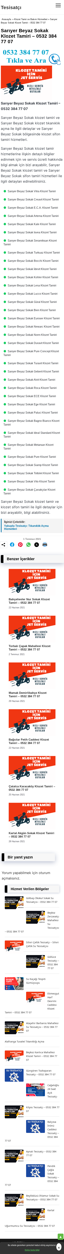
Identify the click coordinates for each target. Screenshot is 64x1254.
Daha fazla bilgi (32, 1249)
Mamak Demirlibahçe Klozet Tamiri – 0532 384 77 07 (28, 694)
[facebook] (12, 544)
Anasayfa (6, 19)
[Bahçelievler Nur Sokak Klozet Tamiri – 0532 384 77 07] (32, 594)
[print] (45, 544)
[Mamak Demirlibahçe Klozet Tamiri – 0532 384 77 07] (32, 688)
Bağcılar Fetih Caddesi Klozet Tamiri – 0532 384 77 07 (29, 741)
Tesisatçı (11, 7)
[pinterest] (20, 544)
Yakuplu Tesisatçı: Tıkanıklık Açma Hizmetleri (26, 527)
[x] (36, 544)
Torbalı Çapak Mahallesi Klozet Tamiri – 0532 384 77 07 (30, 647)
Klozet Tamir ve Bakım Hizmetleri (30, 19)
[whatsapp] (28, 544)
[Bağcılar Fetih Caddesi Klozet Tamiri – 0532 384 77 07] (32, 735)
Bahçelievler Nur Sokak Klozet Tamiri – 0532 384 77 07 (29, 601)
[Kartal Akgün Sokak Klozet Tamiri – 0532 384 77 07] (32, 828)
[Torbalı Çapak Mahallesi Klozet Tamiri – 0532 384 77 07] (32, 641)
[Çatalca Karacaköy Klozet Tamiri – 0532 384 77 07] (32, 781)
